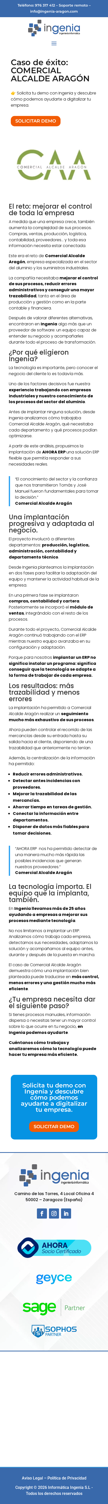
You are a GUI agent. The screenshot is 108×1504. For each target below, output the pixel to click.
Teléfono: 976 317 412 (36, 5)
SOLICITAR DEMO (35, 121)
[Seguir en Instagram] (54, 1213)
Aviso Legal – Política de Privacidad (54, 1478)
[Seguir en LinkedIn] (66, 1213)
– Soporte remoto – (73, 5)
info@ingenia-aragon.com (54, 11)
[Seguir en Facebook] (42, 1213)
